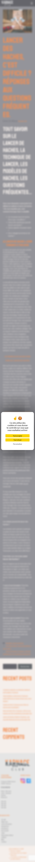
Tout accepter (17, 436)
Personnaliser (17, 444)
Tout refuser (17, 440)
